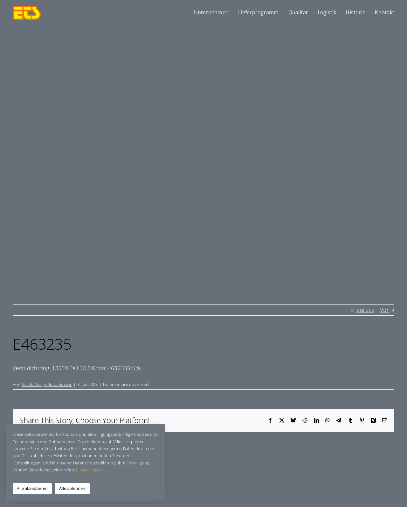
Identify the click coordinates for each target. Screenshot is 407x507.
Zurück (365, 309)
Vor (384, 309)
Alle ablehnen (72, 488)
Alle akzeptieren (32, 488)
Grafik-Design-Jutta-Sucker (47, 384)
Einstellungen (89, 470)
